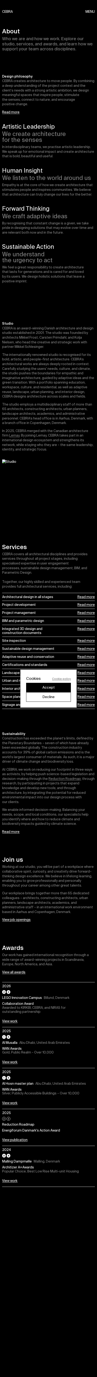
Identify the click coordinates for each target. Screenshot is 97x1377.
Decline (48, 697)
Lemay (14, 435)
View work (9, 1021)
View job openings (16, 920)
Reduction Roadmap (64, 779)
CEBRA (5, 12)
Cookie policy (61, 678)
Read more (11, 112)
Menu (90, 12)
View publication (15, 1140)
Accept (48, 687)
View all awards (13, 972)
